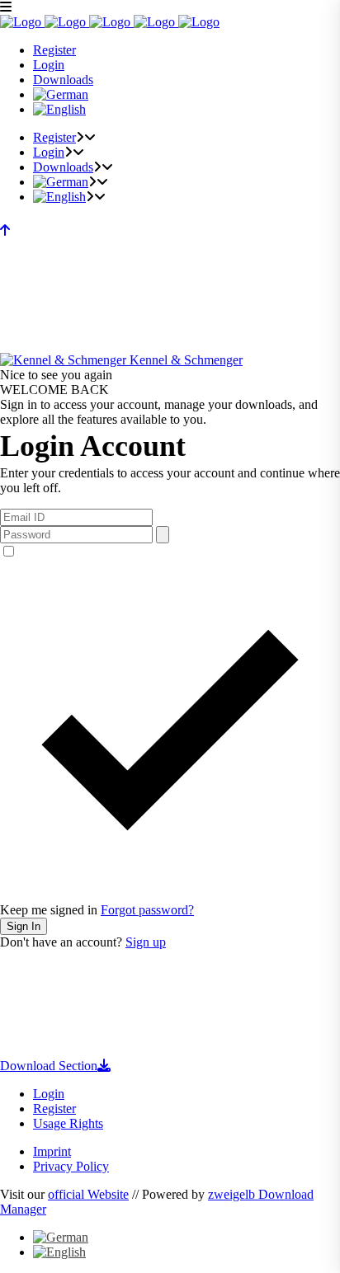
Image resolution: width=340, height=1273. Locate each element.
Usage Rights (68, 1123)
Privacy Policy (71, 1166)
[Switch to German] (60, 94)
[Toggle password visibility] (162, 534)
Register (54, 1109)
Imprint (52, 1151)
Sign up (145, 942)
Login (48, 1094)
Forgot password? (147, 910)
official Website (88, 1194)
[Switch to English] (59, 1252)
